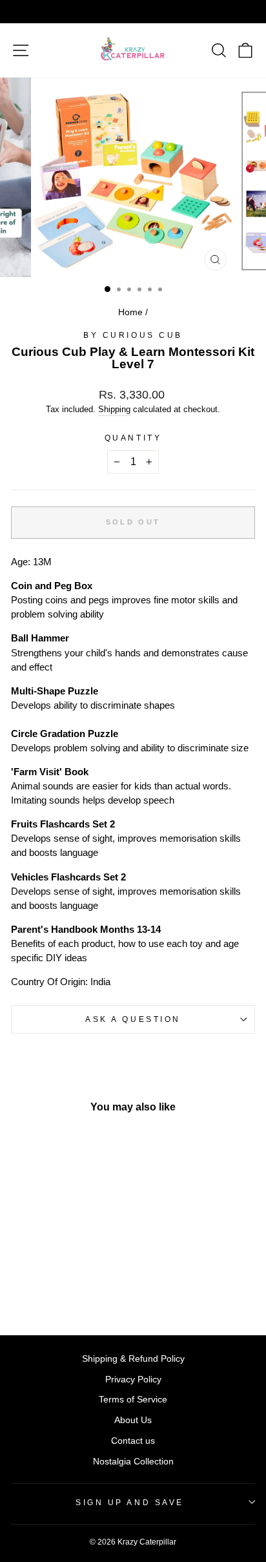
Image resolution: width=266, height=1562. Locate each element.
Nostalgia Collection (133, 1461)
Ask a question (132, 1019)
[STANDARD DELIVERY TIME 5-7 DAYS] (133, 11)
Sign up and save (130, 1502)
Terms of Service (133, 1399)
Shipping (114, 409)
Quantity (133, 437)
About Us (133, 1420)
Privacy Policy (133, 1379)
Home (130, 312)
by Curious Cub (132, 335)
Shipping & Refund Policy (133, 1359)
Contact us (133, 1441)
